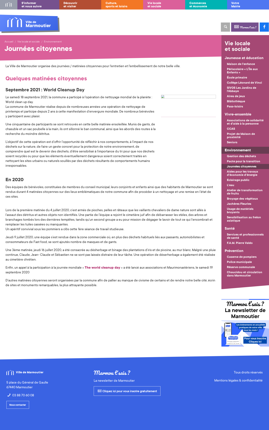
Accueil (9, 41)
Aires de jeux (236, 96)
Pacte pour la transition (243, 161)
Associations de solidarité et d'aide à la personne (245, 122)
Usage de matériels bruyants (240, 210)
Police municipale (239, 262)
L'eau (230, 185)
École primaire (237, 77)
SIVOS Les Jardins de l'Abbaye (241, 89)
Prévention (234, 251)
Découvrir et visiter (70, 4)
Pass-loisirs (235, 106)
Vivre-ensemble (238, 114)
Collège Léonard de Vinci (244, 82)
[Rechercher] (225, 27)
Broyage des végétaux (242, 198)
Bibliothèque (236, 101)
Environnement (53, 41)
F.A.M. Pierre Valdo (240, 243)
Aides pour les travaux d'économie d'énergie (242, 173)
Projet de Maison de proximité (241, 135)
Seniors (232, 142)
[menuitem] (8, 5)
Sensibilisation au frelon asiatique (244, 219)
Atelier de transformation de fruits (245, 192)
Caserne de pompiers (242, 257)
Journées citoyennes (241, 166)
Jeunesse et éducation (244, 58)
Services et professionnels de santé (245, 236)
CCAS (231, 128)
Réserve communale (241, 267)
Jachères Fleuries (239, 203)
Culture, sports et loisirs (116, 4)
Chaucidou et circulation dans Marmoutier (244, 274)
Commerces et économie (198, 4)
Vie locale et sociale (154, 4)
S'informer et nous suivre (32, 4)
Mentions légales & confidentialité (238, 380)
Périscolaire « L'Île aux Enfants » (242, 71)
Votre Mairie (235, 4)
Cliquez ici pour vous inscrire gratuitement (129, 391)
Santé (230, 229)
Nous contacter (17, 404)
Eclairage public (238, 180)
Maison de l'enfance (241, 64)
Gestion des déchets (241, 156)
